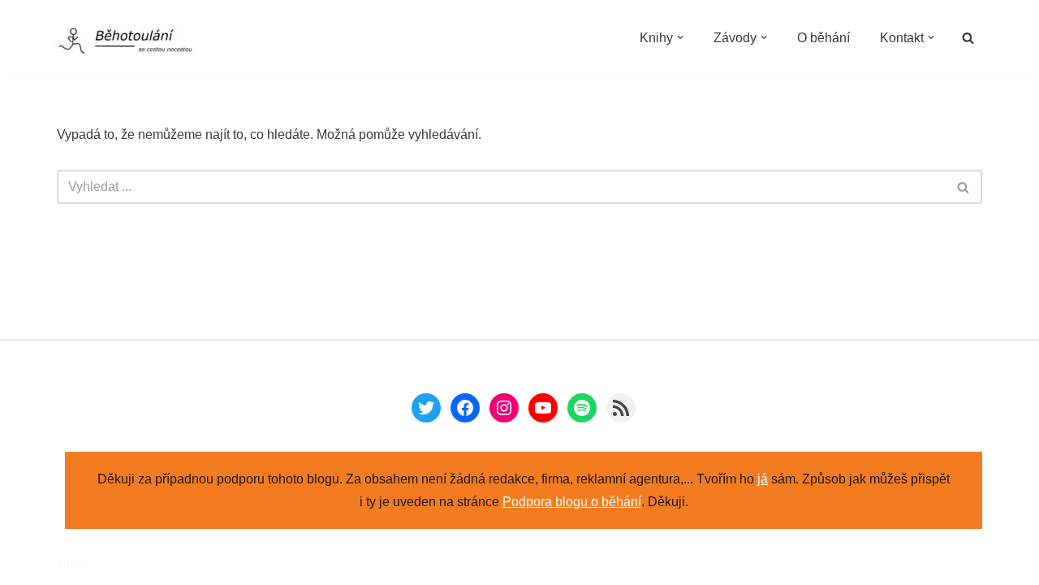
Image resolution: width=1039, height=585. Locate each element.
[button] (680, 37)
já (762, 479)
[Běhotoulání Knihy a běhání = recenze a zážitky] (135, 42)
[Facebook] (465, 407)
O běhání (823, 38)
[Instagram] (504, 407)
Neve (72, 564)
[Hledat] (968, 38)
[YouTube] (543, 407)
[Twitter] (426, 407)
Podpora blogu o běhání (571, 502)
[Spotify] (582, 407)
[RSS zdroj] (621, 407)
